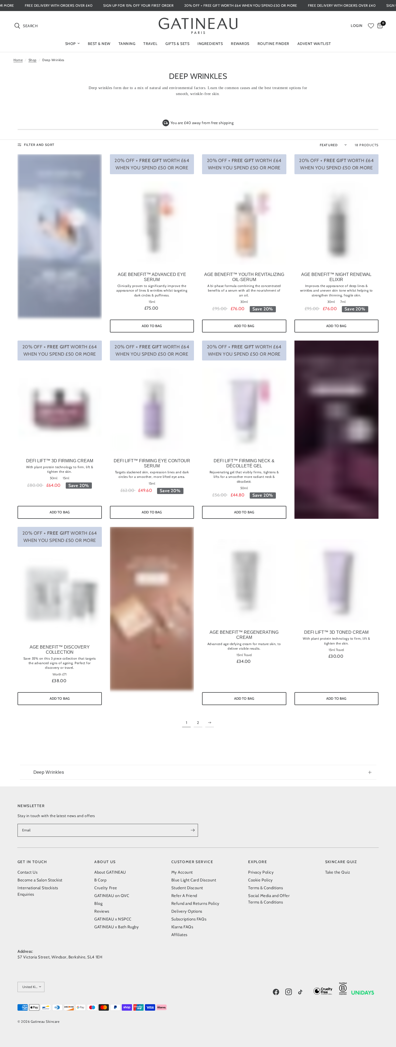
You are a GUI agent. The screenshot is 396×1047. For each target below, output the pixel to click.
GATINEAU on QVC (111, 895)
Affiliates (179, 934)
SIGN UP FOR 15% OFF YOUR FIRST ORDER (166, 5)
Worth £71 (60, 674)
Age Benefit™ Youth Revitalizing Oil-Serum (244, 277)
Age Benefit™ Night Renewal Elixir (336, 277)
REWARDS (240, 43)
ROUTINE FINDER (273, 43)
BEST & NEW (99, 43)
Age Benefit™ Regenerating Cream (244, 635)
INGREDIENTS (210, 43)
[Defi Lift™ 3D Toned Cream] (336, 581)
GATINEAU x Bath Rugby (116, 927)
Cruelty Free (105, 887)
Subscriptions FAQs (188, 919)
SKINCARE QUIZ (341, 862)
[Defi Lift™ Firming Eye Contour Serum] (152, 409)
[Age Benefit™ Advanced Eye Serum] (152, 223)
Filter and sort (39, 145)
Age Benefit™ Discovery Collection (60, 649)
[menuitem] (72, 43)
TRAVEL (150, 43)
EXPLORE (257, 862)
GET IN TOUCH (32, 862)
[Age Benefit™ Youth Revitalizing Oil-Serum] (244, 223)
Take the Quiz (337, 872)
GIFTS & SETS (177, 43)
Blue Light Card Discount (193, 880)
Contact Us (27, 872)
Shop (33, 60)
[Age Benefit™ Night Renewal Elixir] (336, 223)
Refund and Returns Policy (195, 903)
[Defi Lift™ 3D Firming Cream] (60, 409)
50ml (53, 478)
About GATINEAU (110, 872)
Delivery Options (186, 911)
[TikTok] (304, 993)
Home (18, 60)
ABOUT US (105, 862)
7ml (343, 301)
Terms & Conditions (265, 887)
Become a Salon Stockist (40, 880)
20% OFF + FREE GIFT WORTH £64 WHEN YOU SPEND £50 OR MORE (269, 5)
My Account (182, 872)
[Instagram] (291, 992)
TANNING (127, 43)
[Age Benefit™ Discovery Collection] (60, 596)
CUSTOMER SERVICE (192, 862)
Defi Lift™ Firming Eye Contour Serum (152, 463)
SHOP (70, 43)
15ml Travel (244, 655)
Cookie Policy (260, 880)
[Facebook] (278, 992)
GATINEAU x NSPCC (112, 919)
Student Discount (187, 887)
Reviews (101, 911)
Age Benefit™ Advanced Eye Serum (152, 277)
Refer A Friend (184, 895)
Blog (98, 903)
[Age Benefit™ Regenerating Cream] (244, 581)
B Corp (100, 880)
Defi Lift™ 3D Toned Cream (336, 632)
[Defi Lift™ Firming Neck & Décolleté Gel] (244, 409)
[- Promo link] (60, 243)
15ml (152, 301)
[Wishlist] (371, 26)
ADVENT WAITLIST (314, 43)
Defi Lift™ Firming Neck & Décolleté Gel (244, 463)
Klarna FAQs (182, 927)
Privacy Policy (261, 872)
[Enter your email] (192, 830)
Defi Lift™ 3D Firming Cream (59, 460)
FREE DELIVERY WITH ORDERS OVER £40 (87, 5)
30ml (244, 301)
